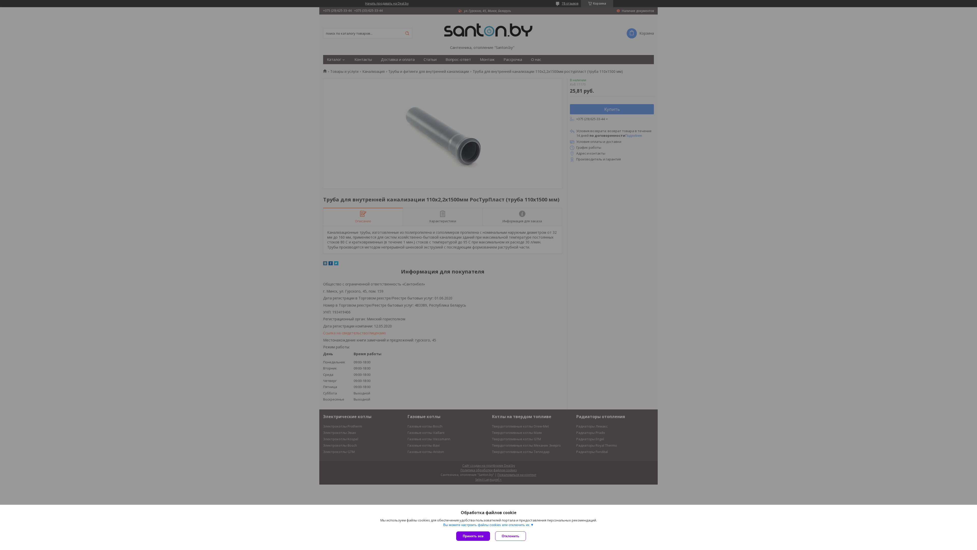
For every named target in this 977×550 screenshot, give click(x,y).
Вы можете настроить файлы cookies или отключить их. (486, 525)
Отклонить (510, 536)
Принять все (473, 536)
